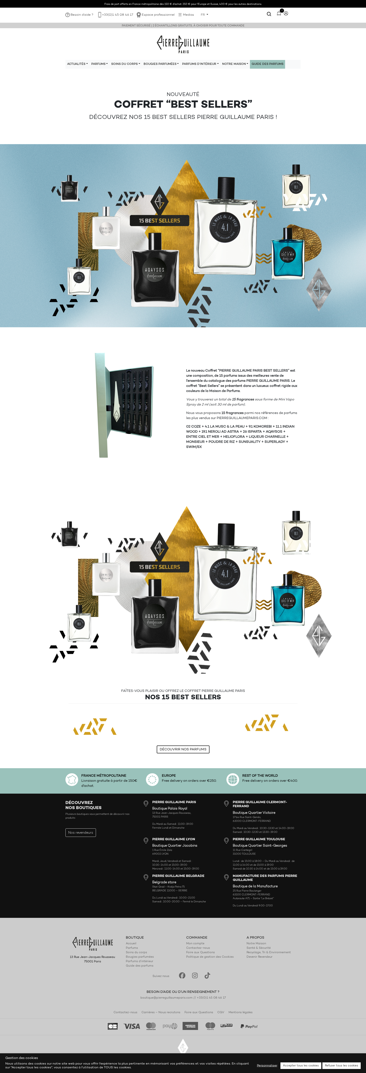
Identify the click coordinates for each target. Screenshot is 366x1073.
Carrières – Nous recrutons (160, 1012)
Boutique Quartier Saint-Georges (260, 845)
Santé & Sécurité (259, 948)
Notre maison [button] (234, 64)
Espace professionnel (158, 15)
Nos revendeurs (80, 833)
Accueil (131, 943)
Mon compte (195, 943)
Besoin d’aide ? (82, 15)
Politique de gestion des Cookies (210, 957)
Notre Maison (256, 943)
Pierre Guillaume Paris (183, 44)
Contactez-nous (198, 948)
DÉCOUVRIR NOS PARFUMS (183, 749)
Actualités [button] (76, 64)
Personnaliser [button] (267, 1065)
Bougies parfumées (140, 957)
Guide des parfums (267, 64)
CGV (220, 1012)
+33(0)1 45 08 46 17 (117, 15)
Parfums (132, 948)
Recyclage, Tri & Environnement (269, 952)
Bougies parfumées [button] (160, 64)
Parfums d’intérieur (139, 961)
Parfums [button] (98, 64)
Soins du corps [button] (124, 64)
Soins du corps (136, 952)
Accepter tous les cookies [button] (301, 1065)
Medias (188, 15)
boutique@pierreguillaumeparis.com (166, 997)
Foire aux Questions (200, 952)
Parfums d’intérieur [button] (199, 64)
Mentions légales (240, 1012)
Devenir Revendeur (259, 957)
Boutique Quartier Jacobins (174, 845)
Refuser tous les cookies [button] (341, 1065)
